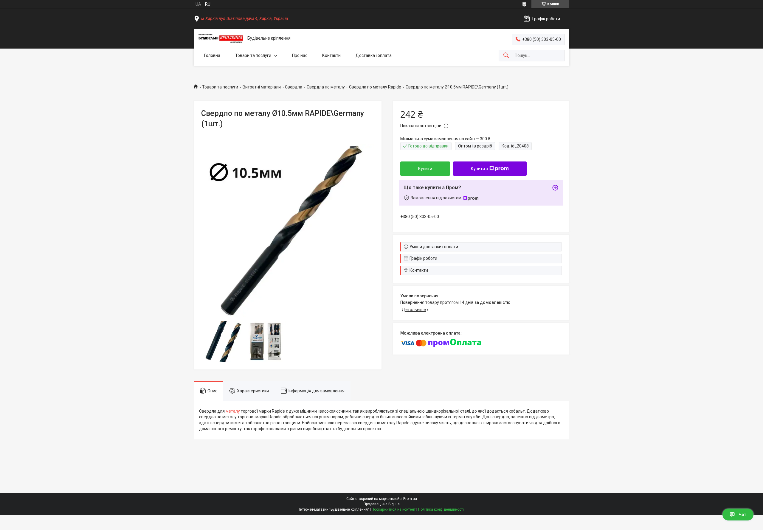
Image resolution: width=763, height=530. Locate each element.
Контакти (331, 55)
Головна (212, 55)
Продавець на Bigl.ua (382, 504)
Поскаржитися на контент (393, 509)
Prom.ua (410, 499)
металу (233, 411)
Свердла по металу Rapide (375, 87)
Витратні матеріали (262, 87)
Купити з (479, 168)
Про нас (299, 55)
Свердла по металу (326, 87)
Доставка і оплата (374, 55)
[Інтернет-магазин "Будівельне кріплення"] (220, 38)
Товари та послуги (253, 55)
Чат (742, 514)
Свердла (293, 87)
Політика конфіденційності (441, 509)
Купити (425, 168)
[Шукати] (506, 55)
